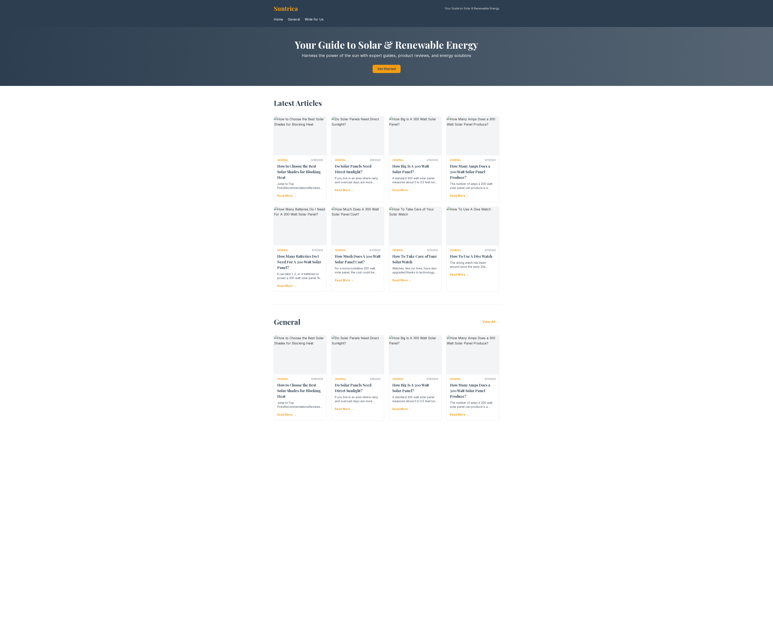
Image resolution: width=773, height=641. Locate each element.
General (294, 19)
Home (278, 19)
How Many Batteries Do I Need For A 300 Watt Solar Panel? (299, 262)
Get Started (386, 69)
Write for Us (314, 19)
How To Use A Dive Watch (471, 256)
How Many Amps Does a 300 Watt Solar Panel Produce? (470, 172)
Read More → (286, 195)
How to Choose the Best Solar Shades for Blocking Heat (299, 172)
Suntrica (286, 8)
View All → (491, 322)
